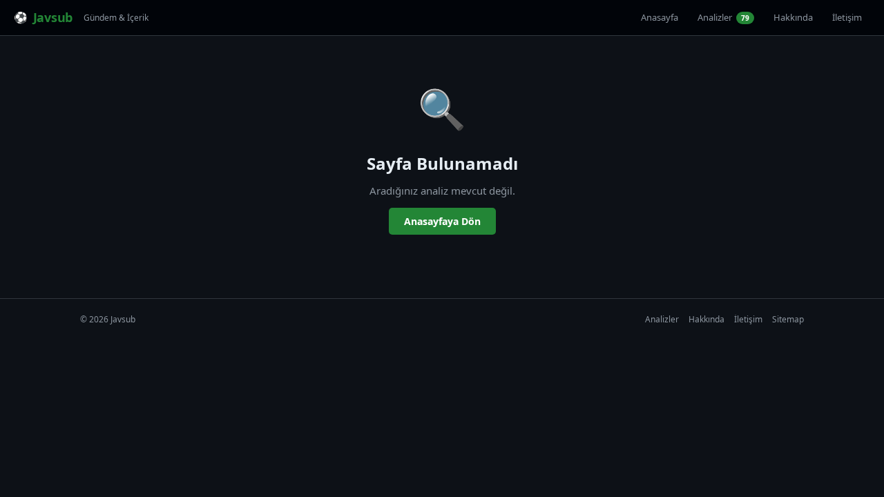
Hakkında (793, 17)
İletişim (847, 17)
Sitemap (788, 319)
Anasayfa (659, 17)
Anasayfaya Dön (442, 221)
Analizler (723, 17)
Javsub (53, 17)
